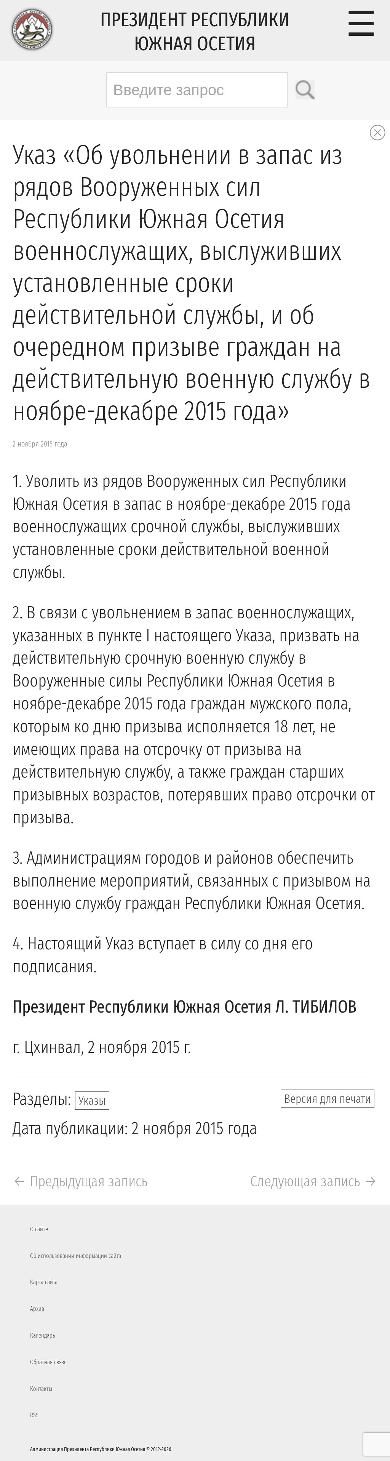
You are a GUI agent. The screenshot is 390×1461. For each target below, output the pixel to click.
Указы (92, 1100)
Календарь (42, 1335)
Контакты (41, 1388)
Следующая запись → (313, 1181)
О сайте (39, 1229)
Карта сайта (44, 1282)
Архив (37, 1308)
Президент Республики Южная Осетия (194, 32)
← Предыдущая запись (80, 1181)
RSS (34, 1415)
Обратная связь (48, 1362)
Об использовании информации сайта (75, 1255)
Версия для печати (327, 1098)
